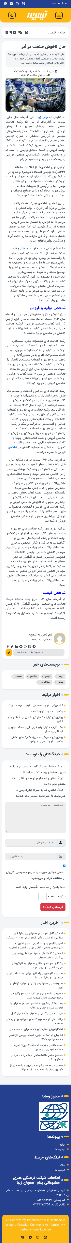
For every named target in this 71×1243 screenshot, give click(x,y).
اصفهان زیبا (44, 117)
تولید (61, 676)
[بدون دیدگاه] (20, 32)
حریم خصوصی (25, 872)
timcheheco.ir (36, 1220)
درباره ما (60, 1149)
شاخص (12, 447)
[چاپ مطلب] (26, 32)
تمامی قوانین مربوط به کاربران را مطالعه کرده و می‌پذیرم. (35, 875)
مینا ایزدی (45, 682)
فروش (24, 248)
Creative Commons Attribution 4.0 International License (41, 1227)
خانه (62, 32)
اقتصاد (52, 32)
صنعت (18, 676)
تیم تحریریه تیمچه (40, 634)
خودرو (47, 676)
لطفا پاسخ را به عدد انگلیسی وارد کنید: (40, 886)
